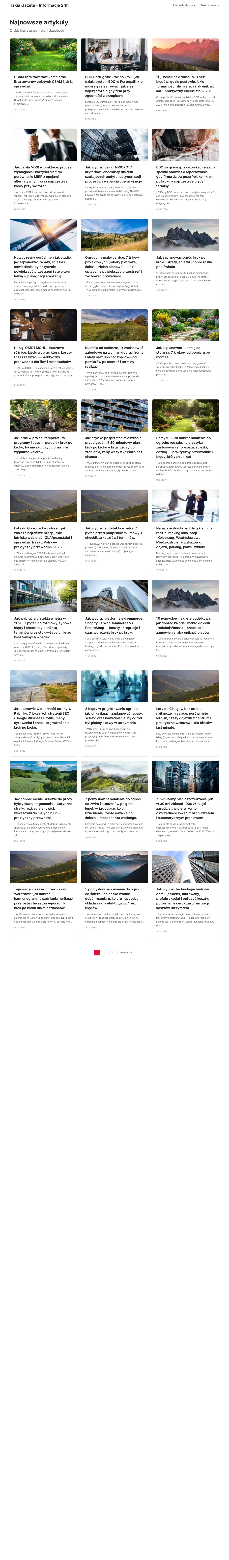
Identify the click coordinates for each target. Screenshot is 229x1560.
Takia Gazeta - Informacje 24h (39, 5)
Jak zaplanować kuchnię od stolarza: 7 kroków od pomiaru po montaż (183, 352)
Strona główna (210, 5)
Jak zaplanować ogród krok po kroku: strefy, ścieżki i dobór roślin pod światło (184, 262)
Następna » (126, 952)
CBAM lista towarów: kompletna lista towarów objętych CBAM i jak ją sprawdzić (43, 81)
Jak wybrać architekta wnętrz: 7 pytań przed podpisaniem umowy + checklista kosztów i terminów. (113, 533)
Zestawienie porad (184, 5)
